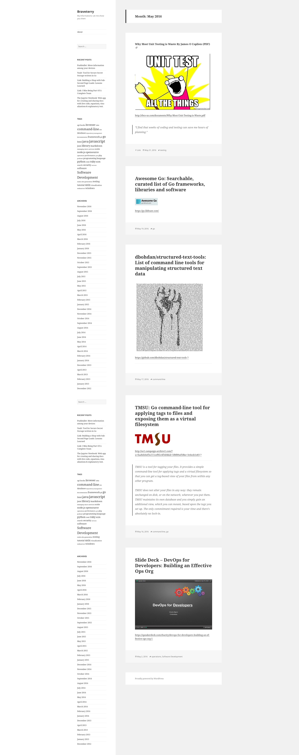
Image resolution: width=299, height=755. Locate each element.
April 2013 (81, 370)
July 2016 (81, 220)
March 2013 (82, 374)
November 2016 (84, 206)
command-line (88, 129)
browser (90, 124)
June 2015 (81, 281)
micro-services (89, 149)
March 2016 (82, 239)
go (104, 136)
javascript (97, 141)
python (81, 161)
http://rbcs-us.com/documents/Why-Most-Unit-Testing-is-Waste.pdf (170, 115)
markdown (96, 145)
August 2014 (82, 328)
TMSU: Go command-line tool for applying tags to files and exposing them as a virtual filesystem (172, 415)
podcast (80, 158)
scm (98, 161)
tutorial (81, 185)
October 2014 (83, 318)
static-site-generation (84, 182)
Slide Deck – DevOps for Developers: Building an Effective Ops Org (173, 565)
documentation (82, 137)
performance (90, 155)
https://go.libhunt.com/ (147, 210)
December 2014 (84, 309)
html (79, 141)
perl (97, 155)
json (79, 145)
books (82, 125)
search (80, 165)
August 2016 (82, 216)
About (80, 32)
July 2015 (81, 276)
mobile (97, 149)
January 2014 (83, 360)
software (82, 168)
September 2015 (84, 267)
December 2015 (84, 253)
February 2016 (83, 244)
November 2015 (84, 258)
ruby (93, 161)
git (101, 137)
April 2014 (81, 346)
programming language (94, 158)
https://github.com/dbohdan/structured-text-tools (161, 357)
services (94, 165)
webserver (81, 188)
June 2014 (81, 337)
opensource (92, 152)
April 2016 (81, 234)
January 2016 (83, 248)
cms (97, 125)
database (81, 133)
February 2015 (83, 300)
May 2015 (81, 286)
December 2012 (84, 388)
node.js (81, 152)
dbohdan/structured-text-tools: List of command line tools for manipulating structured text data (170, 265)
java (85, 141)
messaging (80, 149)
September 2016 (84, 211)
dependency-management (94, 133)
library (86, 145)
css (100, 129)
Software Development (172, 656)
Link (139, 150)
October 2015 (83, 262)
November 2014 (84, 314)
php (100, 155)
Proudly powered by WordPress (149, 678)
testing (96, 181)
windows (90, 188)
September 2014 (84, 323)
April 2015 (81, 290)
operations (80, 155)
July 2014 (81, 332)
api (78, 125)
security (87, 165)
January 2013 (83, 384)
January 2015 (83, 304)
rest (87, 162)
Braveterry (85, 11)
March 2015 (82, 295)
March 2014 (82, 351)
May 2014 (81, 342)
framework (94, 136)
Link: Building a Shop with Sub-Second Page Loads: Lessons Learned (91, 83)
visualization (96, 185)
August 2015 (82, 272)
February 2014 (83, 356)
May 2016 (81, 230)
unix (87, 185)
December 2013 (84, 365)
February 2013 (83, 379)
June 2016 (81, 225)
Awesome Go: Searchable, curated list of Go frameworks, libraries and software (170, 184)
